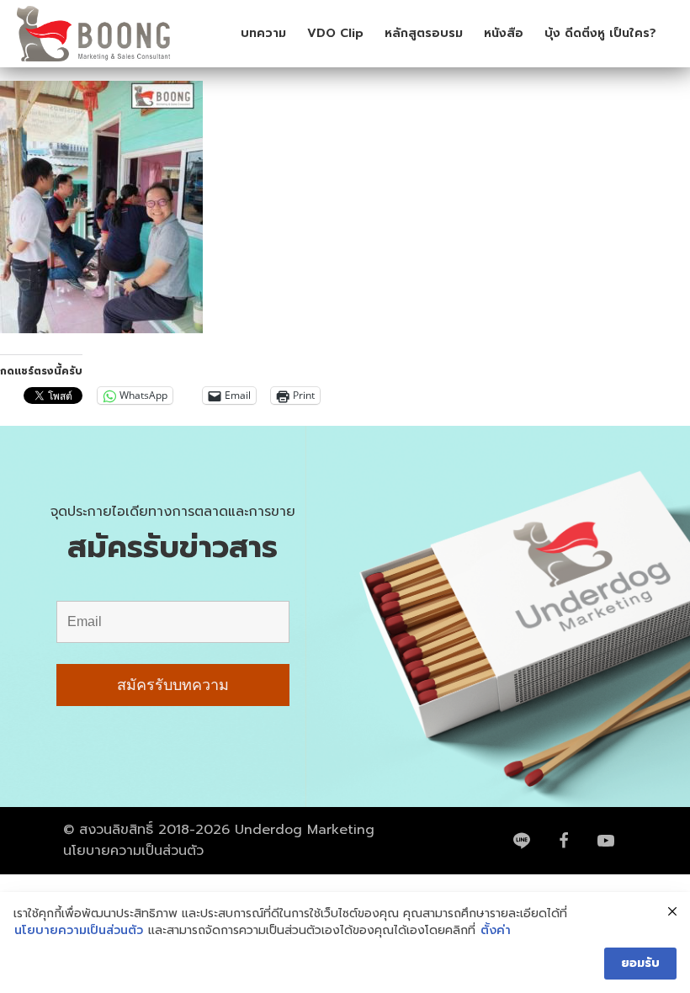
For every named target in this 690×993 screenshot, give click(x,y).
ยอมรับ (640, 963)
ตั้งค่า (495, 930)
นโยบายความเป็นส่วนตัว (133, 851)
